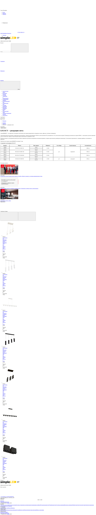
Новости (4, 13)
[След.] (27, 216)
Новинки (4, 120)
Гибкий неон (4, 110)
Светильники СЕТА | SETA (5, 200)
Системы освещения (5, 106)
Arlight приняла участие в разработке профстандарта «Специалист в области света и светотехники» (19, 188)
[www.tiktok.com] (75, 495)
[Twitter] (25, 210)
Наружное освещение (5, 108)
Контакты (9, 33)
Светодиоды (5, 115)
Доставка (4, 35)
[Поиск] (19, 47)
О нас (4, 12)
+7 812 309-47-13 (3, 496)
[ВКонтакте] (8, 210)
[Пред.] (9, 216)
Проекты (4, 14)
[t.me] (25, 495)
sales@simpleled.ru (10, 496)
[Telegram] (76, 210)
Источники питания (5, 94)
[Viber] (42, 210)
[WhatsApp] (8, 32)
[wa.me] (42, 495)
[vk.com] (8, 495)
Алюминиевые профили (5, 100)
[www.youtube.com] (58, 495)
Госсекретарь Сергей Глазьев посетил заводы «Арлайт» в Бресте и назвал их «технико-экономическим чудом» (21, 176)
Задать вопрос (3, 127)
